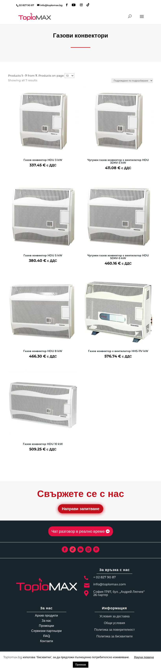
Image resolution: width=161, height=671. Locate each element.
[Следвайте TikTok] (73, 549)
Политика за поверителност (114, 630)
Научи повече (144, 657)
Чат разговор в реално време (78, 531)
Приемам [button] (80, 664)
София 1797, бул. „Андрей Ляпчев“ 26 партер (119, 593)
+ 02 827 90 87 (104, 577)
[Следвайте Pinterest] (96, 549)
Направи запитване (80, 508)
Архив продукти (46, 615)
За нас (46, 620)
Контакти (46, 641)
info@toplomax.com (109, 584)
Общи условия (114, 623)
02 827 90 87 (26, 5)
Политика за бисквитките (114, 636)
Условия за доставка (115, 616)
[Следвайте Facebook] (65, 549)
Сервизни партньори (46, 631)
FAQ (46, 636)
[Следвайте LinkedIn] (80, 549)
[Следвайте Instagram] (88, 549)
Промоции (46, 626)
